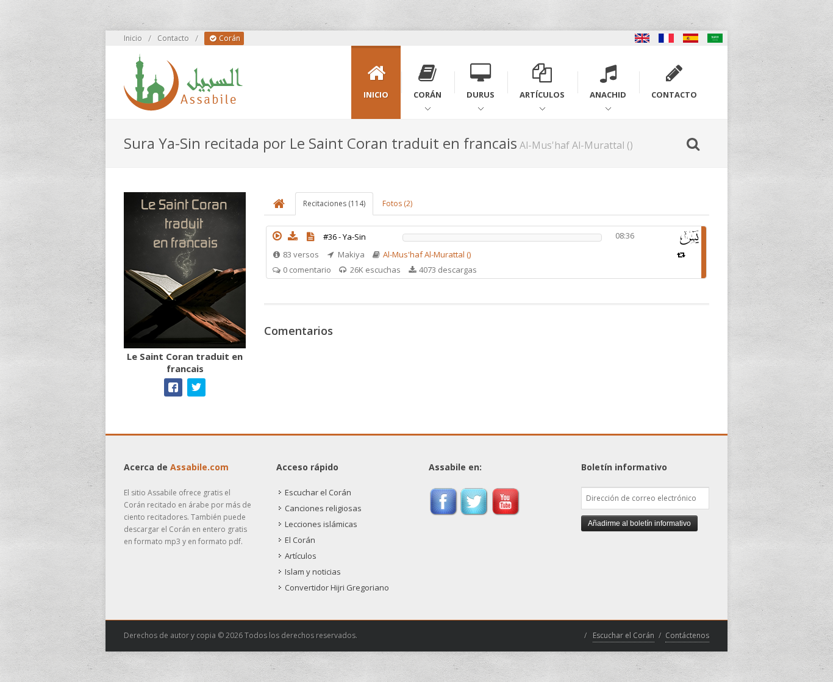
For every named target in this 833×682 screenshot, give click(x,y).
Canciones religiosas (323, 508)
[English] (642, 38)
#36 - (344, 236)
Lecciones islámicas (321, 524)
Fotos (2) (397, 203)
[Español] (691, 38)
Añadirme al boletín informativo (639, 523)
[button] (277, 236)
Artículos (300, 555)
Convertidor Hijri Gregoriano (337, 587)
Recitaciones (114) (334, 203)
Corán (228, 38)
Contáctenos (687, 635)
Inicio (133, 38)
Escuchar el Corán (318, 492)
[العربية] (715, 38)
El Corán (300, 539)
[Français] (666, 38)
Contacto (173, 38)
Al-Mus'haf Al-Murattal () (427, 254)
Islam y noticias (313, 571)
